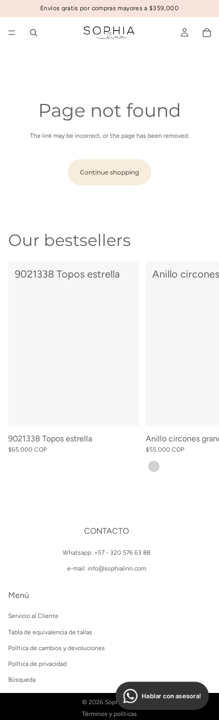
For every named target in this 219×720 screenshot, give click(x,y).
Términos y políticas (109, 713)
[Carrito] (207, 32)
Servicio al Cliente (33, 615)
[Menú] (11, 32)
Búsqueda (22, 679)
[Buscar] (33, 32)
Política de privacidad (37, 663)
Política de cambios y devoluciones (56, 647)
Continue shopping (109, 172)
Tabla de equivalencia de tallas (50, 631)
